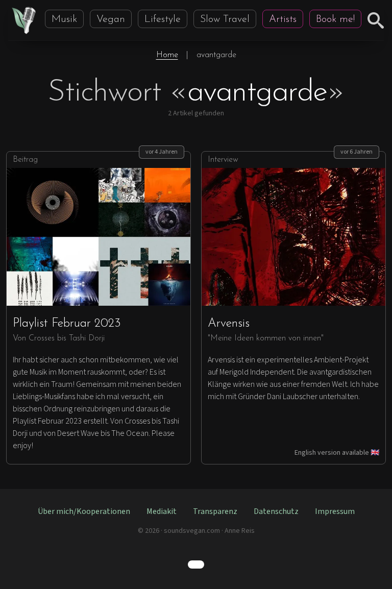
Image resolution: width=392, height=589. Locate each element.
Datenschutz (276, 511)
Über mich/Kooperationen (84, 511)
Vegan (110, 19)
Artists (283, 19)
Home (167, 55)
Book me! (335, 19)
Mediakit (161, 511)
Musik (64, 19)
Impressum (335, 511)
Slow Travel (225, 19)
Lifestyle (162, 19)
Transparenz (215, 511)
